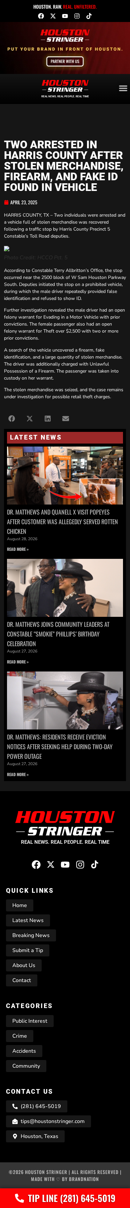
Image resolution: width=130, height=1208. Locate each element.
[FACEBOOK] (41, 16)
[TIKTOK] (89, 16)
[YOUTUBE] (65, 16)
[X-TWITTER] (53, 16)
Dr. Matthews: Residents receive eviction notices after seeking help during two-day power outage (60, 746)
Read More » (18, 549)
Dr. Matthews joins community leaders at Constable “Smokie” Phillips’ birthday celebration (58, 634)
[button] (11, 418)
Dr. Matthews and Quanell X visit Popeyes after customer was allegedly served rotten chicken (62, 522)
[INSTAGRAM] (77, 16)
